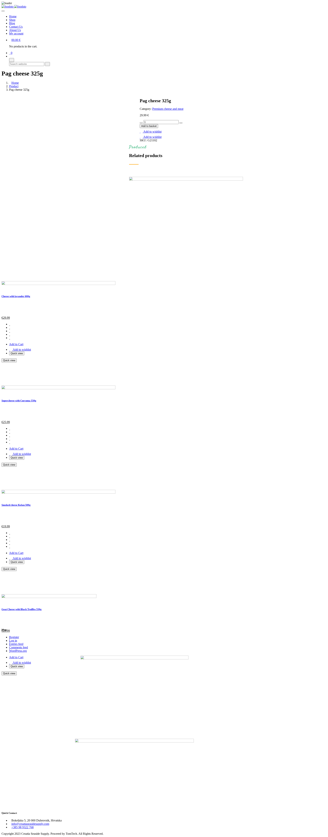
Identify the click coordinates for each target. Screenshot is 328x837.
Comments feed (18, 647)
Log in (13, 640)
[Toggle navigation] (3, 11)
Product (13, 86)
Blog (12, 23)
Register (14, 637)
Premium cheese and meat (167, 108)
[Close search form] (11, 60)
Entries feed (16, 644)
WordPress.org (18, 650)
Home (13, 16)
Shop (12, 19)
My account (16, 33)
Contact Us (16, 26)
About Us (15, 30)
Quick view (17, 666)
